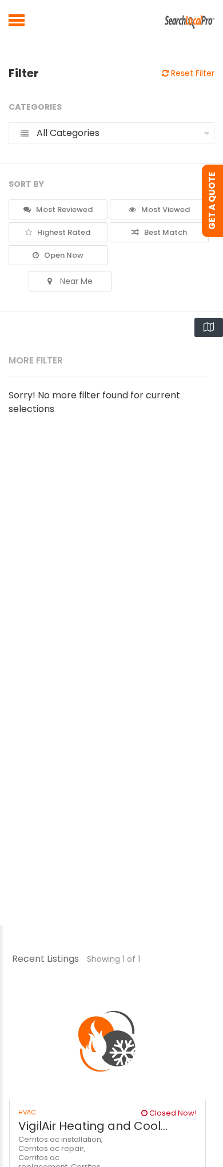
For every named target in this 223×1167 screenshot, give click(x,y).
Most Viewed (165, 209)
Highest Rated (62, 232)
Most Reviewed (63, 209)
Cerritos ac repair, (52, 1148)
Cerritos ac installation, (60, 1139)
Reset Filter (191, 73)
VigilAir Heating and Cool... (93, 1126)
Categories (35, 107)
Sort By (26, 184)
